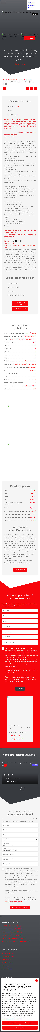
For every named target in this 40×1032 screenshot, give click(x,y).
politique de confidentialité (14, 681)
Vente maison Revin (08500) (11, 926)
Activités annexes (7, 963)
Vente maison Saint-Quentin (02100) (14, 938)
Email (5, 621)
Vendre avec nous (8, 956)
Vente (5, 80)
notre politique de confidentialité (12, 1019)
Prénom (6, 610)
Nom (5, 616)
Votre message (8, 642)
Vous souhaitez (6, 636)
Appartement (12, 80)
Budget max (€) (8, 854)
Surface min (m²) (9, 859)
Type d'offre (6, 838)
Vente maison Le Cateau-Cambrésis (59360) (16, 941)
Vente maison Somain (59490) (12, 929)
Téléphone (6, 626)
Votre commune (9, 632)
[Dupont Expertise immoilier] (33, 2)
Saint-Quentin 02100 (25, 80)
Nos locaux (5, 966)
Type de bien (6, 843)
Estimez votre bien (8, 953)
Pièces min (6, 864)
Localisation (6, 848)
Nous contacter (7, 969)
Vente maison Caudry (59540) (12, 932)
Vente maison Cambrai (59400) (12, 935)
